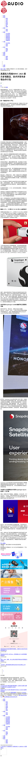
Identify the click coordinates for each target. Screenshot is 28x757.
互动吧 (22, 685)
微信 (7, 57)
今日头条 (3, 685)
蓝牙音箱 (8, 38)
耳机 (7, 29)
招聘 (7, 26)
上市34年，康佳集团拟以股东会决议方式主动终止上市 (13, 664)
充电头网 (12, 689)
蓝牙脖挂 (8, 34)
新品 (7, 18)
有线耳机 (8, 36)
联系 (4, 55)
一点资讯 (19, 685)
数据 (7, 23)
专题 (4, 52)
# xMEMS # (21, 746)
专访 (7, 19)
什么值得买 (9, 687)
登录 (4, 66)
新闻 (4, 17)
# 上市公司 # (3, 746)
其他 (7, 45)
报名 (7, 48)
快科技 (2, 689)
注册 (4, 65)
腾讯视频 (15, 685)
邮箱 (7, 59)
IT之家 (8, 689)
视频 (4, 53)
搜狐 (11, 685)
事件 (7, 21)
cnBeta (5, 689)
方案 (4, 41)
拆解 (4, 32)
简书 (5, 687)
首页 (4, 15)
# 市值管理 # (9, 746)
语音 (7, 44)
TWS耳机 (8, 33)
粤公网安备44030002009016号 (10, 696)
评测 (4, 28)
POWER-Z (17, 689)
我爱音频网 (13, 692)
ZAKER (14, 687)
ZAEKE (21, 689)
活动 (4, 47)
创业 (7, 22)
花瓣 (3, 687)
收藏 (4, 543)
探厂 (7, 25)
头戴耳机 (8, 40)
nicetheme (24, 692)
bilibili (6, 685)
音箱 (7, 30)
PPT (7, 51)
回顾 (7, 49)
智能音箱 (8, 37)
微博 (7, 56)
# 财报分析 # (15, 746)
